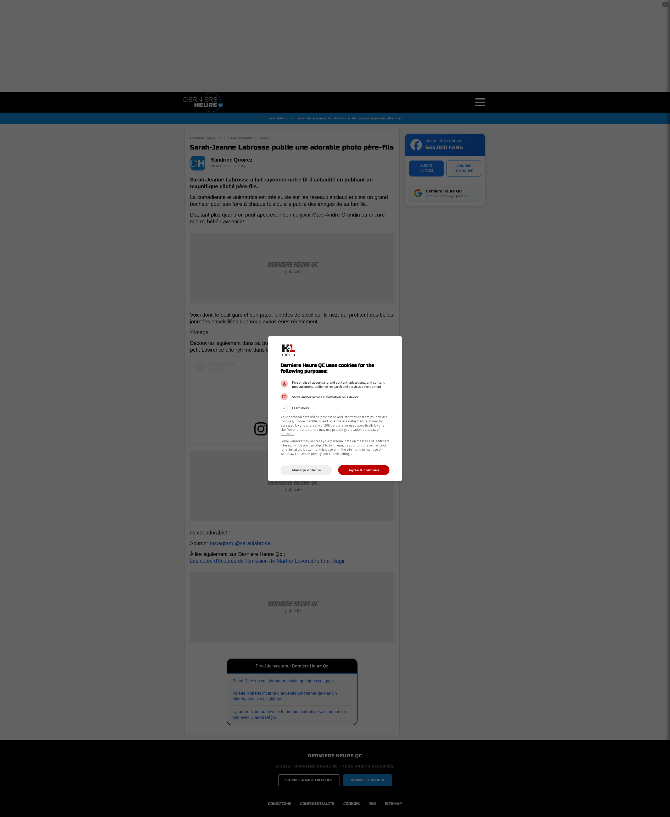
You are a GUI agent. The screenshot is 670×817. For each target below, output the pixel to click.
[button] (335, 408)
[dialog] (335, 408)
